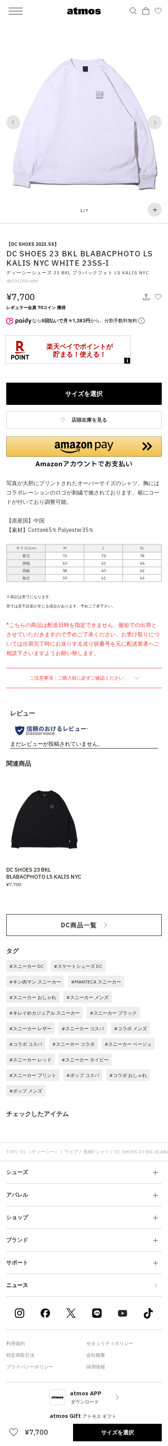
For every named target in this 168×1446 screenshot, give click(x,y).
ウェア (71, 1152)
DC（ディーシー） (39, 1152)
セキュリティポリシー (109, 1343)
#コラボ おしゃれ (128, 1075)
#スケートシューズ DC (78, 966)
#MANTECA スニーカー (96, 982)
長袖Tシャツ (96, 1152)
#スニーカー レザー (30, 1028)
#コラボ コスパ (25, 1044)
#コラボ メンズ (130, 1028)
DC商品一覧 (79, 925)
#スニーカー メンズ (87, 997)
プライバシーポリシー (29, 1367)
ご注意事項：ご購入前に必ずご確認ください (77, 678)
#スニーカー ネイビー (85, 1060)
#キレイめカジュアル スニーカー (44, 1013)
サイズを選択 (84, 393)
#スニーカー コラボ (73, 1044)
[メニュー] (16, 11)
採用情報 (95, 1367)
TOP (10, 1152)
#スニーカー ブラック (113, 1013)
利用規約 (15, 1343)
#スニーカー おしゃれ (32, 997)
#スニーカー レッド (30, 1060)
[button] (13, 122)
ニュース (17, 1285)
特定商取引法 (20, 1355)
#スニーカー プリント (32, 1075)
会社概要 (95, 1355)
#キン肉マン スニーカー (35, 982)
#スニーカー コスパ (83, 1028)
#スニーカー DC (26, 966)
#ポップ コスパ (82, 1075)
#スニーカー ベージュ (128, 1044)
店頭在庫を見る (88, 420)
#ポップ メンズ (25, 1091)
